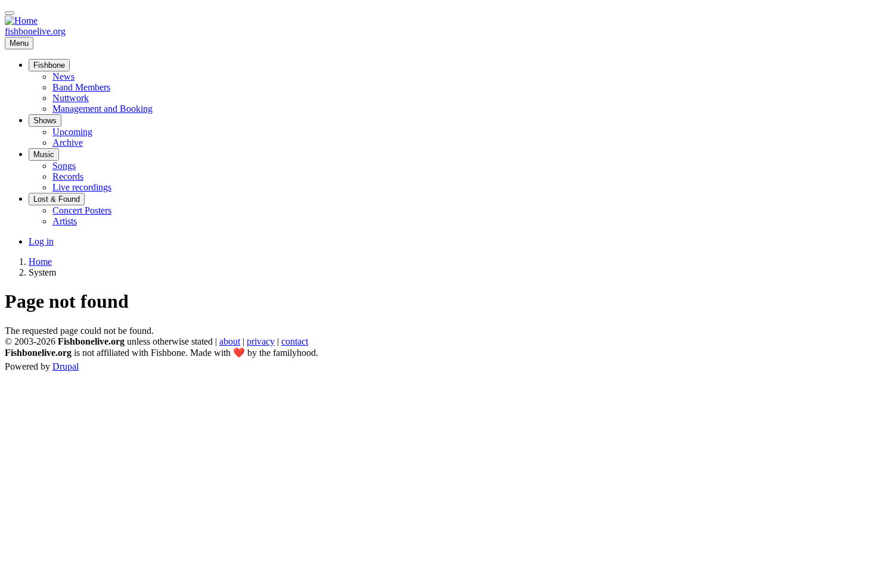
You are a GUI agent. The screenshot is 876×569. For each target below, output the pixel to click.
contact (294, 341)
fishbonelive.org (35, 31)
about (229, 341)
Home (40, 262)
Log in (41, 241)
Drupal (65, 366)
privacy (261, 341)
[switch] (9, 13)
